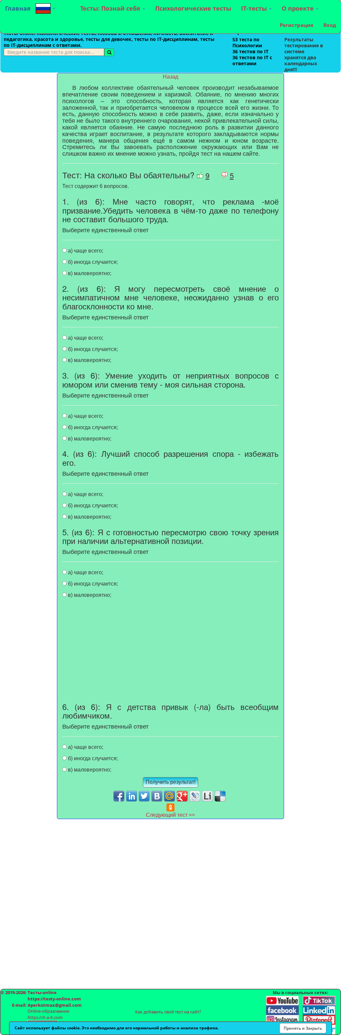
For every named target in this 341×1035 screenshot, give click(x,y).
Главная (18, 8)
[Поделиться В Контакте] (157, 796)
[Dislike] (224, 175)
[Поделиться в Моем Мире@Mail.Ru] (169, 796)
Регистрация (296, 25)
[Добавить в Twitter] (144, 796)
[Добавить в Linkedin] (131, 796)
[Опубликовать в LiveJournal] (194, 796)
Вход (329, 25)
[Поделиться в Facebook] (119, 796)
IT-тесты (254, 8)
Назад (170, 77)
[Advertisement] (28, 172)
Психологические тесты (193, 8)
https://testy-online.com (54, 999)
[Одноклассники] (170, 807)
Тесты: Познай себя (111, 8)
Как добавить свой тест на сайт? (168, 1012)
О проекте (298, 8)
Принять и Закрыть (303, 1028)
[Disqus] (170, 902)
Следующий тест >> (170, 815)
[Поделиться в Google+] (182, 796)
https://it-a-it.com (45, 1017)
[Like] (200, 175)
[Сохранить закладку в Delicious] (220, 796)
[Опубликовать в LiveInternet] (207, 796)
